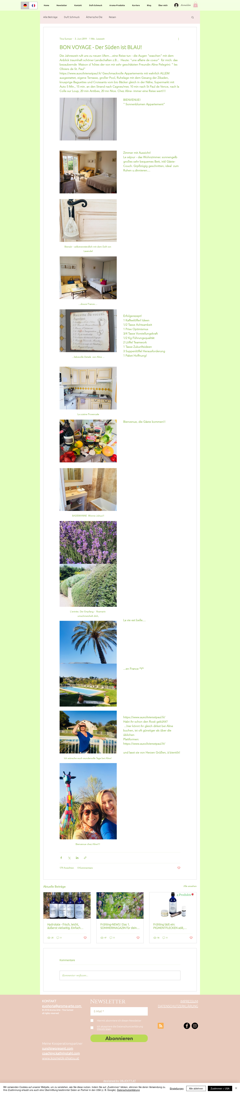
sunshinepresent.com (57, 1048)
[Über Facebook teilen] (61, 857)
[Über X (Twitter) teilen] (69, 857)
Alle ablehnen (196, 1088)
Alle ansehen (190, 886)
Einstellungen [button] (177, 1088)
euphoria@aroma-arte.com (62, 1006)
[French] (33, 5)
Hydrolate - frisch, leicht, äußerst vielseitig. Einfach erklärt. (63, 926)
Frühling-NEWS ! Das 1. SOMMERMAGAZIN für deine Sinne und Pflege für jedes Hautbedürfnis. (119, 926)
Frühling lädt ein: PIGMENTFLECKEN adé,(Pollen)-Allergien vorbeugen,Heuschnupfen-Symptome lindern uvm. (170, 926)
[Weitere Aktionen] (178, 39)
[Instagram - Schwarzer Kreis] (195, 1026)
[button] (195, 4)
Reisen (112, 17)
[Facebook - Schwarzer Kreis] (187, 1026)
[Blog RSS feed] (161, 1026)
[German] (25, 5)
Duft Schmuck (72, 17)
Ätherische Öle (94, 17)
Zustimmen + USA (220, 1088)
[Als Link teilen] (85, 857)
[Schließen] (236, 1088)
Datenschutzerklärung (128, 1090)
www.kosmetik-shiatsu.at (60, 1058)
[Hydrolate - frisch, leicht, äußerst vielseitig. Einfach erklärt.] (67, 905)
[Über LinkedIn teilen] (77, 857)
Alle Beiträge (50, 17)
